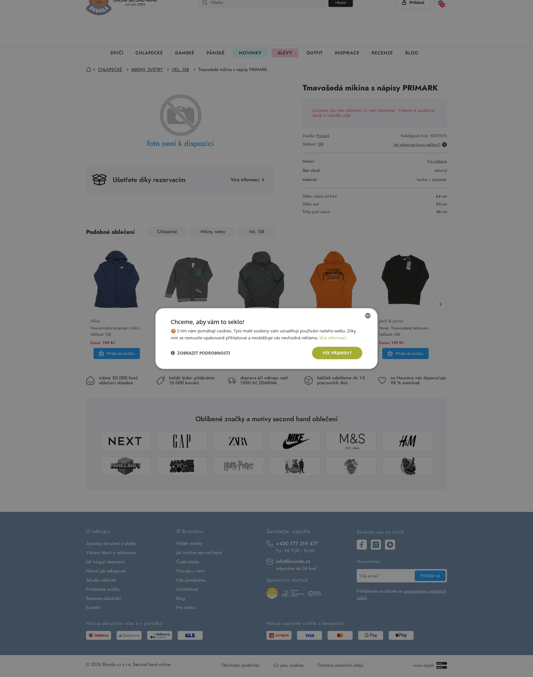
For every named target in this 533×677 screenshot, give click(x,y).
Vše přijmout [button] (337, 352)
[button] (200, 352)
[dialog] (266, 338)
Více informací (332, 337)
